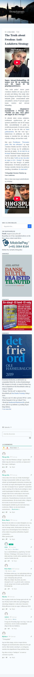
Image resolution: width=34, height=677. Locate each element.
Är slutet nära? (22, 169)
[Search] (29, 226)
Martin (14, 619)
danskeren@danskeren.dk (16, 402)
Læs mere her (7, 409)
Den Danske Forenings (18, 393)
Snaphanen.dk (17, 12)
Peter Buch (15, 549)
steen (6, 547)
